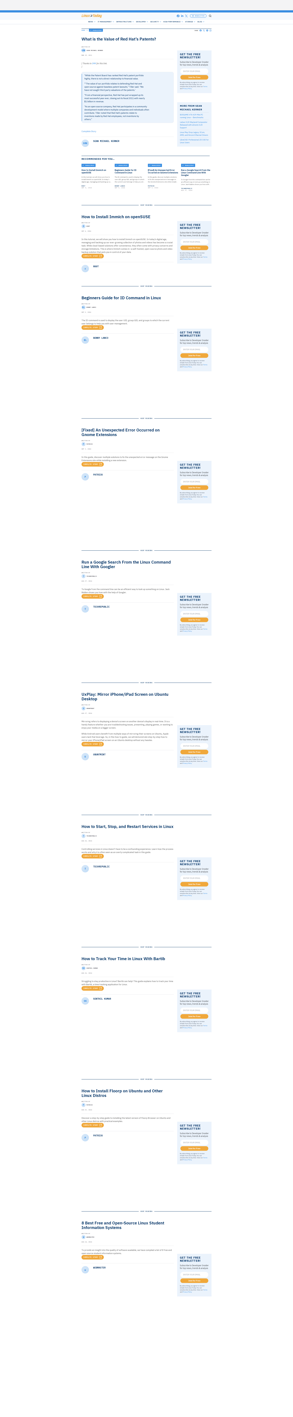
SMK (94, 63)
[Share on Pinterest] (207, 30)
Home (83, 30)
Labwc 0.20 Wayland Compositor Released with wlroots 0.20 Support (193, 125)
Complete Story (88, 131)
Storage (189, 22)
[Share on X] (204, 30)
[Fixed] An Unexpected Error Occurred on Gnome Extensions (163, 171)
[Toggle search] (210, 16)
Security (154, 22)
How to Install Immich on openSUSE (93, 171)
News (90, 22)
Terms (205, 86)
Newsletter (199, 16)
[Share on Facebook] (201, 30)
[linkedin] (182, 16)
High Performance (171, 22)
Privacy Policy (187, 88)
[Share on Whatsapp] (211, 30)
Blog (200, 22)
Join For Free (194, 77)
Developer (141, 22)
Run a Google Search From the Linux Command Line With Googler (195, 172)
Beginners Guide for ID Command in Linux (125, 171)
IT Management (105, 22)
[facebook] (178, 16)
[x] (186, 16)
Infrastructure (124, 22)
